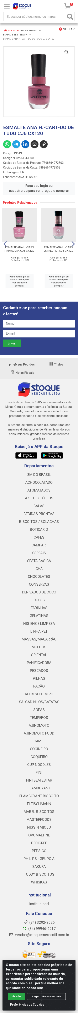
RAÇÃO (39, 686)
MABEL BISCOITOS (39, 812)
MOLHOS (39, 647)
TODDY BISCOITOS (39, 874)
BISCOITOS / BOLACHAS (39, 522)
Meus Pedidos (24, 364)
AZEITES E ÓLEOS (39, 498)
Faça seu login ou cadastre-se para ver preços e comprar (39, 188)
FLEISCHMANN (39, 804)
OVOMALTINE (39, 835)
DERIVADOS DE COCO (39, 592)
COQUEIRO (39, 757)
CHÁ (39, 569)
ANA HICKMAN (27, 177)
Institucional (39, 904)
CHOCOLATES (39, 576)
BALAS (39, 506)
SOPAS (39, 710)
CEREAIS (39, 553)
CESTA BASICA (39, 561)
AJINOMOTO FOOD (39, 733)
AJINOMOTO (39, 725)
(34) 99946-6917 (41, 929)
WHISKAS (39, 882)
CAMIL (39, 741)
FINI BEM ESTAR (39, 780)
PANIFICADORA (39, 663)
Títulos (58, 364)
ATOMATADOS (39, 490)
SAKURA (39, 866)
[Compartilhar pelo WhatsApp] (7, 144)
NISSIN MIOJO (39, 827)
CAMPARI (39, 545)
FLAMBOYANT (39, 788)
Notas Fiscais (24, 372)
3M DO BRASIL (39, 475)
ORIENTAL (39, 655)
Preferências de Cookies (27, 1004)
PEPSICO (39, 851)
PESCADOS (39, 671)
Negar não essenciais (46, 996)
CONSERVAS (39, 584)
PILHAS (39, 678)
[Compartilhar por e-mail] (34, 144)
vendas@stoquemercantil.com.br (41, 935)
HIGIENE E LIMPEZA (39, 623)
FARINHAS (39, 608)
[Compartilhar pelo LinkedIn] (25, 144)
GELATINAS (39, 616)
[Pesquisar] (70, 16)
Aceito (16, 996)
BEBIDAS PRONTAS (39, 514)
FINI (39, 772)
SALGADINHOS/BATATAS (39, 702)
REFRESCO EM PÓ (39, 694)
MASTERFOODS (39, 819)
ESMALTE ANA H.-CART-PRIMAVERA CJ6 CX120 (20, 248)
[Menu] (7, 6)
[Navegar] (5, 244)
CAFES (39, 537)
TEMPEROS (39, 718)
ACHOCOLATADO (39, 482)
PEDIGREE (39, 843)
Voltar (68, 29)
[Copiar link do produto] (44, 144)
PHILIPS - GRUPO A (39, 859)
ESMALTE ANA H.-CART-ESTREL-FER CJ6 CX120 (58, 248)
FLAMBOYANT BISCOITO (39, 796)
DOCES (39, 600)
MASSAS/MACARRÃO (39, 639)
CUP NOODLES (39, 765)
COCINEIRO (39, 749)
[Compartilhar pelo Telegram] (16, 144)
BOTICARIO (39, 529)
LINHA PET (39, 631)
